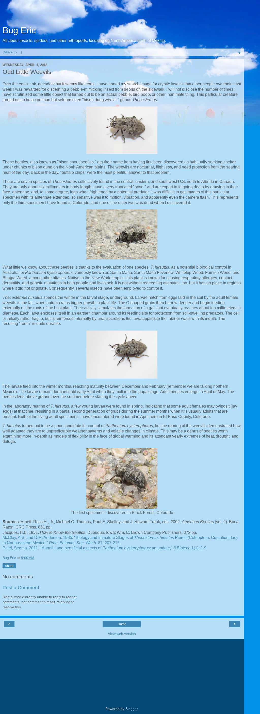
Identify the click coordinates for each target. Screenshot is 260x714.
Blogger (131, 709)
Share (9, 566)
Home (122, 624)
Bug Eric (19, 30)
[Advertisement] (121, 14)
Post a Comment (21, 587)
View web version (122, 634)
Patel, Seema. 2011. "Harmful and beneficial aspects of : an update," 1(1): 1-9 (104, 548)
